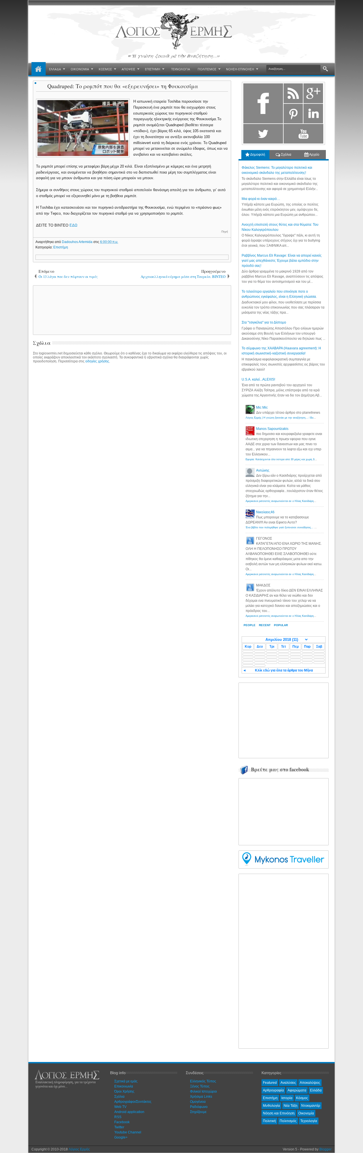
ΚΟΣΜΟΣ (105, 69)
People (250, 625)
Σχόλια (285, 155)
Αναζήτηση (325, 69)
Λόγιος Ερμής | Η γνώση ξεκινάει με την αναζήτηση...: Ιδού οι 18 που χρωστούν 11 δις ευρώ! (300, 417)
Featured (270, 1083)
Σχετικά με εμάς (126, 1081)
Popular (281, 625)
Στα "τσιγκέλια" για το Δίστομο (264, 322)
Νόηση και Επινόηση (279, 1113)
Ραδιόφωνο (199, 1107)
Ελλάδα (316, 1090)
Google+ (121, 1137)
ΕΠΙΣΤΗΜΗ (152, 69)
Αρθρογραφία (273, 1090)
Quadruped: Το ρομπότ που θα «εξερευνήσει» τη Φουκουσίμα (122, 86)
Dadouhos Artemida (77, 242)
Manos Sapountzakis (272, 429)
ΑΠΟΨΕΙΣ (128, 69)
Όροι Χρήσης (124, 1091)
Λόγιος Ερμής (79, 1149)
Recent (265, 625)
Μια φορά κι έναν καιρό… (261, 199)
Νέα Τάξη (290, 1106)
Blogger (325, 1149)
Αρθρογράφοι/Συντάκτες (132, 1102)
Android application (129, 1112)
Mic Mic (262, 407)
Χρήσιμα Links (201, 1097)
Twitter (119, 1127)
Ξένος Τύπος (200, 1086)
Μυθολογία (271, 1106)
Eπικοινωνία (123, 1086)
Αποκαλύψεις (310, 1083)
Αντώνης (262, 470)
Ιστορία (286, 1098)
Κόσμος (302, 1098)
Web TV (120, 1107)
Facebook (122, 1122)
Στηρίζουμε (198, 1112)
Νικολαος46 (265, 512)
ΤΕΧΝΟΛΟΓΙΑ (180, 69)
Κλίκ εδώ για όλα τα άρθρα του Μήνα (284, 670)
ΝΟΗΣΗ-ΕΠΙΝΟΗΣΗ (240, 69)
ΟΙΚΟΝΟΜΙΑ (80, 69)
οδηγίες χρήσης (97, 361)
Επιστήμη (60, 247)
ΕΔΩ (73, 225)
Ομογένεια (198, 1102)
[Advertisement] (131, 309)
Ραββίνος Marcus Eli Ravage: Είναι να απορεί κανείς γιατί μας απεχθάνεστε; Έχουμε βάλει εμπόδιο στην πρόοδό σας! (282, 261)
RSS (117, 1117)
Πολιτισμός (288, 1121)
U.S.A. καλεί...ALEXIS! (258, 379)
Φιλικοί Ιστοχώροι (203, 1091)
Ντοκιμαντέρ (310, 1106)
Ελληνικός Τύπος (203, 1081)
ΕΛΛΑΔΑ (55, 69)
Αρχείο (314, 155)
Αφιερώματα (297, 1090)
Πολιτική (269, 1121)
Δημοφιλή (257, 155)
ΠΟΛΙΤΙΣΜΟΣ (207, 69)
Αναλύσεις (288, 1083)
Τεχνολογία (308, 1121)
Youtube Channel (127, 1132)
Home (38, 69)
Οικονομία (306, 1113)
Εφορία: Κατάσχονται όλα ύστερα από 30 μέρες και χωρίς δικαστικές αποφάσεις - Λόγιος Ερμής (301, 459)
